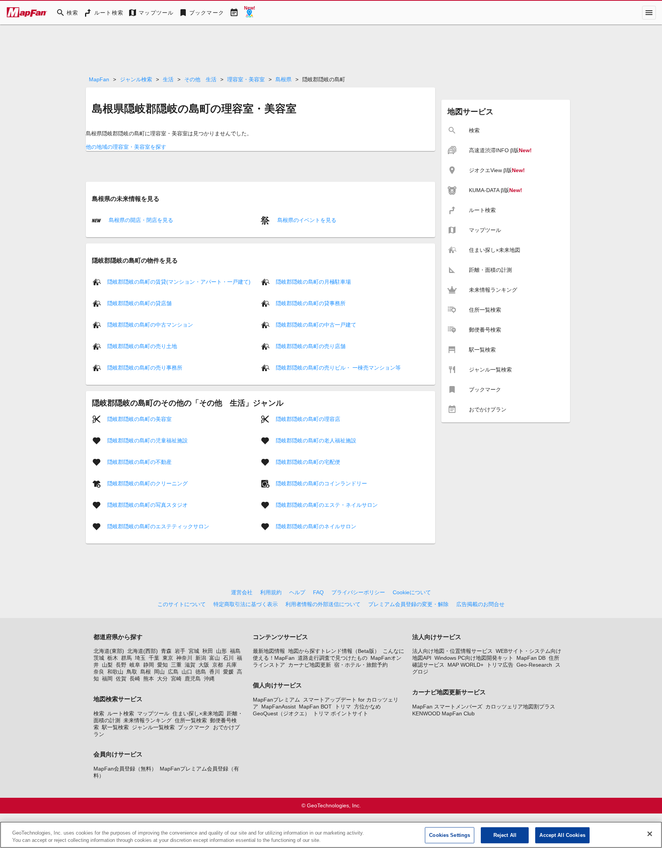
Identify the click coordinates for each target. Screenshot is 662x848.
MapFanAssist (278, 706)
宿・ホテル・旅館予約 (361, 665)
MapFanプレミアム (276, 700)
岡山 (159, 672)
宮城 (193, 651)
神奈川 (184, 658)
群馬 (126, 658)
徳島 (200, 672)
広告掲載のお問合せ (480, 604)
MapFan (99, 79)
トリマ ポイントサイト (340, 713)
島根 (145, 672)
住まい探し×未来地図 (198, 713)
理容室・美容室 (246, 79)
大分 (162, 678)
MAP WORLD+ (465, 665)
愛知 (162, 665)
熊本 (148, 678)
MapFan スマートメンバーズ (447, 706)
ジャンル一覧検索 (153, 727)
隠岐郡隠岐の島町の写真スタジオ (147, 505)
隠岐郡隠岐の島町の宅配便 (308, 462)
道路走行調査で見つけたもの (332, 658)
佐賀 (121, 678)
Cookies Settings (449, 835)
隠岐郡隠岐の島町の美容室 (139, 419)
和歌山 (115, 672)
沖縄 (209, 678)
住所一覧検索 (191, 720)
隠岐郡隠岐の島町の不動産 (139, 462)
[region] (331, 835)
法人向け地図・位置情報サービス (452, 651)
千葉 (154, 658)
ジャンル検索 (136, 79)
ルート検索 (120, 713)
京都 (217, 665)
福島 (235, 651)
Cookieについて (412, 592)
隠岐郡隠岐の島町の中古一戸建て (316, 325)
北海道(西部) (142, 651)
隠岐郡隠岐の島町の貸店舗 (139, 303)
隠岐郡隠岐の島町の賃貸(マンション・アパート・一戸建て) (179, 282)
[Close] (649, 833)
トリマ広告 (500, 665)
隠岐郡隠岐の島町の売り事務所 (144, 368)
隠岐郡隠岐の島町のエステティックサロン (158, 526)
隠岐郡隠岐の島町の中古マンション (150, 325)
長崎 (134, 678)
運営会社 (241, 592)
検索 (98, 713)
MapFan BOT (315, 706)
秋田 (207, 651)
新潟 (200, 658)
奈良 (98, 672)
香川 (214, 672)
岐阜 (134, 665)
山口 (187, 672)
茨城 (98, 658)
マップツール (153, 713)
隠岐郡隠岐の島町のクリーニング (147, 483)
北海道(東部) (108, 651)
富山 (214, 658)
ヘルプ (297, 592)
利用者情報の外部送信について (322, 604)
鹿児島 (193, 678)
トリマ (343, 706)
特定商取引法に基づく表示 (245, 604)
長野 (121, 665)
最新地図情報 (269, 651)
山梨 (107, 665)
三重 (176, 665)
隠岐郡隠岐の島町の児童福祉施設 (147, 440)
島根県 (283, 79)
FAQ (318, 592)
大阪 (203, 665)
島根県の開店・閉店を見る (140, 220)
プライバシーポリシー (358, 592)
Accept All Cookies (562, 835)
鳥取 (131, 672)
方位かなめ (367, 706)
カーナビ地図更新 (309, 665)
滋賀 (190, 665)
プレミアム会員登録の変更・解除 (408, 604)
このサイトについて (181, 604)
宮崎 (176, 678)
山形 (221, 651)
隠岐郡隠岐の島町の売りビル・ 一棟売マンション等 (338, 368)
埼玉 (140, 658)
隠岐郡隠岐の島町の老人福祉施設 (316, 440)
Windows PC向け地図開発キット (473, 658)
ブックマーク (194, 727)
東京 (167, 658)
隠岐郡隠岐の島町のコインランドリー (321, 483)
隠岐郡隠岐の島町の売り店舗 (311, 346)
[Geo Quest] (249, 12)
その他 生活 (200, 79)
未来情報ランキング (147, 720)
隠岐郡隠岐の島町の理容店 (308, 419)
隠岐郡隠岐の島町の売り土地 (142, 346)
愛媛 (228, 672)
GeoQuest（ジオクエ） (281, 713)
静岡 (148, 665)
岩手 (180, 651)
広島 (173, 672)
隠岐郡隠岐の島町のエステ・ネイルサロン (327, 505)
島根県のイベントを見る (306, 220)
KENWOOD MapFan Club (443, 713)
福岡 (107, 678)
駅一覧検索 (115, 727)
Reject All (504, 835)
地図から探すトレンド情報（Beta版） (334, 651)
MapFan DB (531, 658)
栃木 (112, 658)
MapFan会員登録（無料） (125, 769)
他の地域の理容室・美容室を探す (126, 147)
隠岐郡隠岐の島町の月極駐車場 (313, 282)
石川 (228, 658)
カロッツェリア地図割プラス (520, 706)
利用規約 (271, 592)
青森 (166, 651)
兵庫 (231, 665)
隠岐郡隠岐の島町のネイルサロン (316, 526)
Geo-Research (534, 665)
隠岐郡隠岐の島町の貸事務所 (311, 303)
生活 (168, 79)
